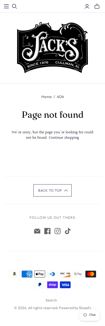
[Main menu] (6, 6)
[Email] (37, 231)
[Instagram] (58, 231)
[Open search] (14, 6)
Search (51, 300)
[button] (52, 190)
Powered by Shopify (75, 308)
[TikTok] (68, 231)
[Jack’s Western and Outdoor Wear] (52, 47)
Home (46, 96)
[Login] (87, 6)
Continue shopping (64, 138)
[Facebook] (47, 231)
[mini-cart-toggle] (97, 6)
